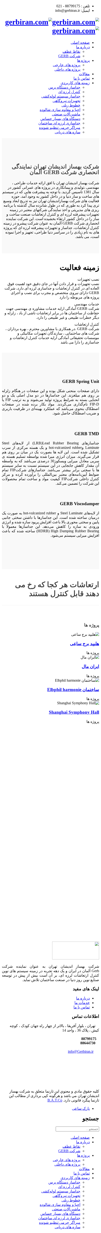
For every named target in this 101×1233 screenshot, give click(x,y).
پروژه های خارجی (66, 65)
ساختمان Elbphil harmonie (73, 689)
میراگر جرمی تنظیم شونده (59, 128)
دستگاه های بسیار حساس (60, 119)
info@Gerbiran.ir (80, 1051)
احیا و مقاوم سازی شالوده (60, 110)
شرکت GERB (69, 56)
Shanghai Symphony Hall (74, 712)
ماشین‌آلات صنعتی (66, 114)
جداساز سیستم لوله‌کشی (60, 96)
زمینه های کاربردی (75, 83)
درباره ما (83, 47)
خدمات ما (82, 1003)
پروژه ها (83, 60)
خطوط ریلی (71, 105)
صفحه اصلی (80, 43)
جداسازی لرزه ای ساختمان (59, 123)
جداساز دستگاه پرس (64, 87)
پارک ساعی (81, 1108)
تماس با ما (82, 78)
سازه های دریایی (67, 132)
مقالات (84, 74)
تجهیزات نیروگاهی (66, 101)
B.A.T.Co (54, 1100)
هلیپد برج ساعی (84, 643)
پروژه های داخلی (67, 69)
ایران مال (90, 666)
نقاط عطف (71, 51)
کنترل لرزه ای (69, 92)
